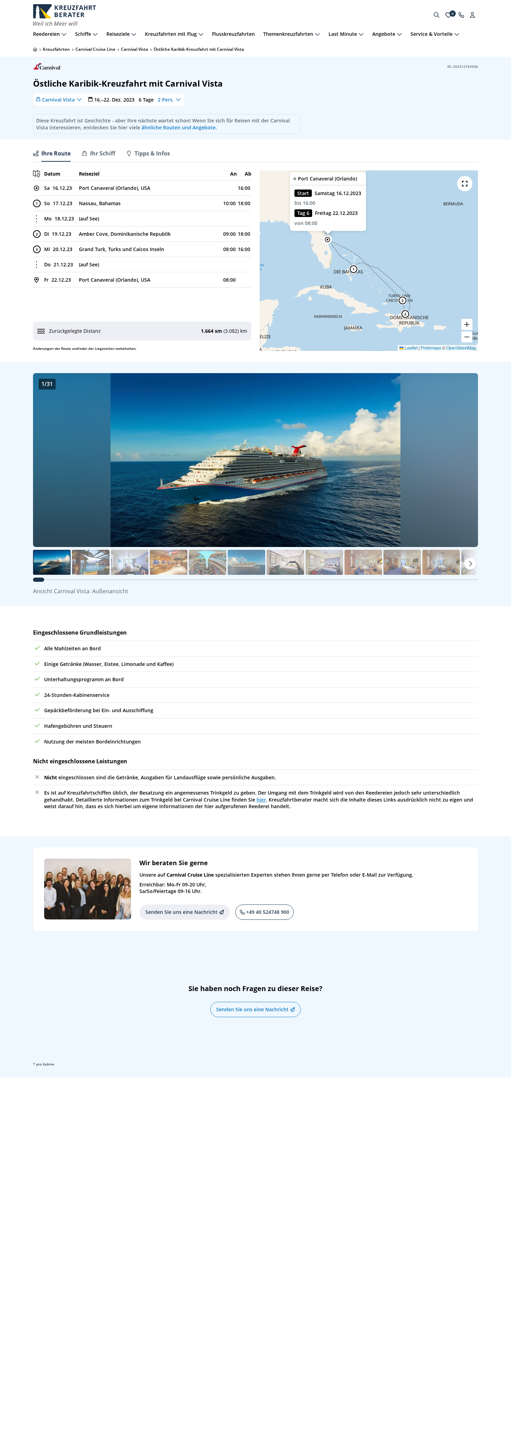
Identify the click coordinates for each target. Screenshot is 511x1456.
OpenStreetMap (461, 348)
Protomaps (431, 348)
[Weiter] (470, 563)
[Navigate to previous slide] (45, 460)
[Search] (436, 15)
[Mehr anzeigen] (64, 34)
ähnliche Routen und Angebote (178, 127)
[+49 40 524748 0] (461, 15)
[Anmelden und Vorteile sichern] (472, 15)
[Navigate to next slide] (465, 460)
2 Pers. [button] (166, 99)
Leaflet (410, 348)
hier (261, 799)
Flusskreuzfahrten (233, 34)
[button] (327, 239)
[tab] (52, 153)
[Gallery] (255, 460)
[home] (35, 49)
